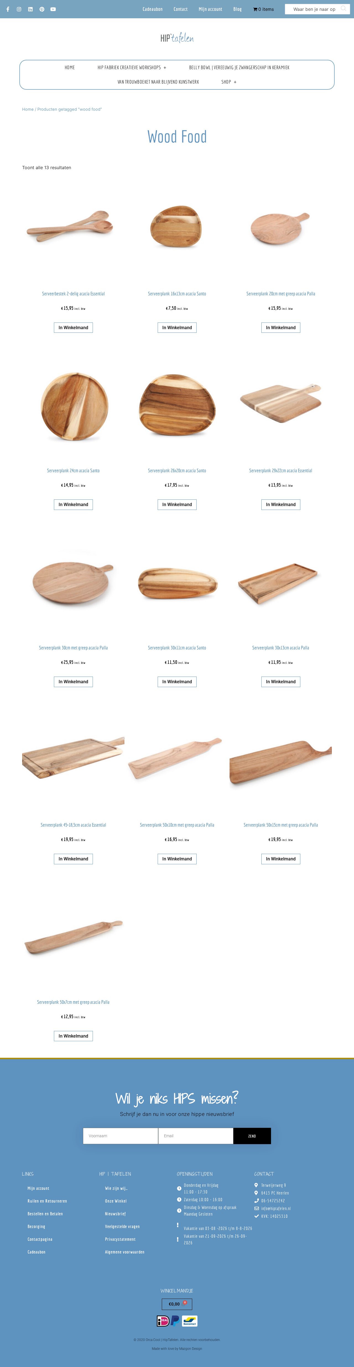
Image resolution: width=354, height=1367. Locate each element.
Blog (237, 9)
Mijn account (210, 9)
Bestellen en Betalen (45, 1213)
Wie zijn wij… (116, 1188)
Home (70, 67)
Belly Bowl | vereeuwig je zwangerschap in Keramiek (239, 67)
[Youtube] (53, 9)
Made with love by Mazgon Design (177, 1349)
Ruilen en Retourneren (47, 1200)
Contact (181, 9)
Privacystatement (120, 1239)
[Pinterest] (42, 9)
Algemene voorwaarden (125, 1251)
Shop (226, 82)
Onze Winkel (116, 1200)
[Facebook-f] (8, 9)
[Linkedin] (30, 9)
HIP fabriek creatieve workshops (129, 67)
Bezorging (36, 1226)
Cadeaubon (153, 9)
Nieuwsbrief (115, 1213)
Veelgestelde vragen (122, 1226)
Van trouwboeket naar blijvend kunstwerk (158, 82)
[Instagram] (19, 9)
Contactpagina (40, 1239)
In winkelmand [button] (73, 327)
